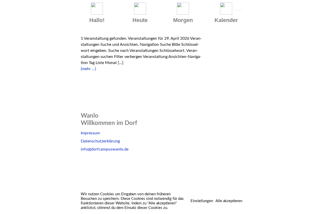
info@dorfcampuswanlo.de (104, 149)
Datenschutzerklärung (100, 141)
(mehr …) (88, 69)
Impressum (90, 133)
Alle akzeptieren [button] (229, 201)
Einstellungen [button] (202, 201)
